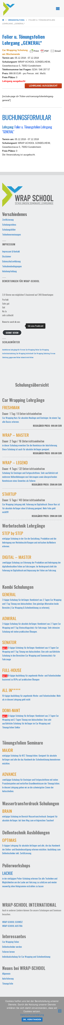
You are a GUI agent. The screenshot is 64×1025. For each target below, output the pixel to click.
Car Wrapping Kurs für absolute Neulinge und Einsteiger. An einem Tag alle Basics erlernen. (32, 417)
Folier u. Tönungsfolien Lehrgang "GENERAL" (27, 129)
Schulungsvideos (9, 224)
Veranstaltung (16, 20)
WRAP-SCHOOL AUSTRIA (12, 926)
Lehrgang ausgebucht (43, 85)
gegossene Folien (14, 357)
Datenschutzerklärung (11, 261)
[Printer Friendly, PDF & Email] (45, 51)
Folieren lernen (8, 951)
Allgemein (6, 973)
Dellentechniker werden (12, 946)
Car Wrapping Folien (32, 349)
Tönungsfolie (7, 983)
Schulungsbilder (9, 229)
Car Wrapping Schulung (42, 353)
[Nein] (59, 1011)
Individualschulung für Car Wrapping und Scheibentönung (26, 956)
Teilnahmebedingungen (12, 266)
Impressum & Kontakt (11, 251)
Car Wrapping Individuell (24, 353)
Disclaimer (6, 256)
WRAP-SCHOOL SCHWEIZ (12, 922)
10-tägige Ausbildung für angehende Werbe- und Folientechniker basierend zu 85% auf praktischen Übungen (31, 675)
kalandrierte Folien (27, 357)
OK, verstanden (32, 1019)
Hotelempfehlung (9, 271)
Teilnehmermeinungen (11, 234)
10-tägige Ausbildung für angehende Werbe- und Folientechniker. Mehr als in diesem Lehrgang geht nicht (31, 695)
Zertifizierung (8, 219)
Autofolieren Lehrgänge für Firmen (13, 349)
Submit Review (12, 332)
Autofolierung (8, 978)
